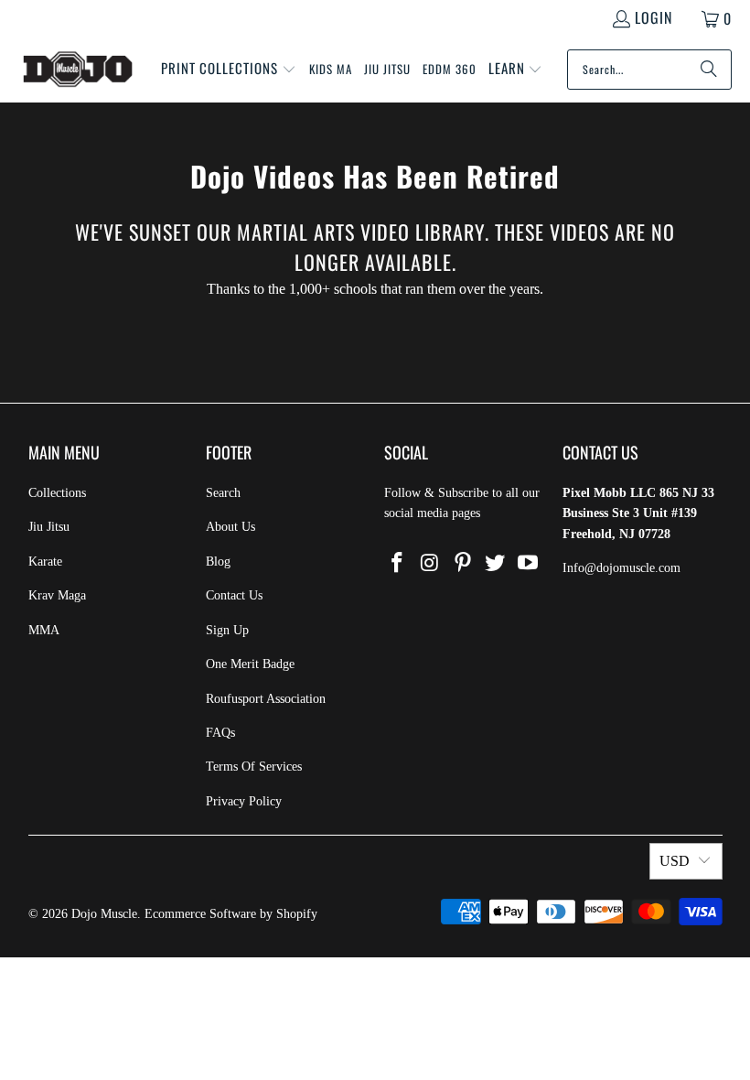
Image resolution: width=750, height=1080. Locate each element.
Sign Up (227, 630)
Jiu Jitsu (49, 527)
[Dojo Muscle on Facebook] (398, 564)
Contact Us (234, 595)
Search (223, 493)
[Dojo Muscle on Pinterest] (463, 564)
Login (653, 17)
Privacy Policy (244, 801)
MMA (43, 630)
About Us (230, 527)
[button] (228, 69)
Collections (57, 493)
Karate (45, 561)
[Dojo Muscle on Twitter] (495, 564)
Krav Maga (57, 595)
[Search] (709, 69)
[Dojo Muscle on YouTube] (528, 564)
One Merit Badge (250, 664)
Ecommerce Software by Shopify (231, 914)
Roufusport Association (266, 699)
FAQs (220, 733)
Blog (218, 561)
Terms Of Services (254, 766)
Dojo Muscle (104, 914)
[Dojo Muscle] (77, 69)
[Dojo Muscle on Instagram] (431, 564)
